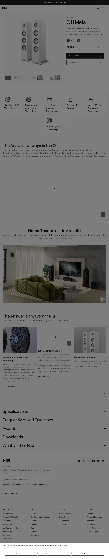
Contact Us (63, 524)
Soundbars (7, 521)
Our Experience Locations (40, 517)
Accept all (87, 554)
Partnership (35, 524)
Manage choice (21, 554)
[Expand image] (103, 214)
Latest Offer (7, 539)
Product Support (93, 524)
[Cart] (102, 8)
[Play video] (54, 188)
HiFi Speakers (8, 513)
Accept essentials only (54, 554)
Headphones (7, 532)
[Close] (103, 2)
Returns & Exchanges (95, 517)
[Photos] (8, 78)
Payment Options (93, 532)
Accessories (7, 535)
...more (101, 34)
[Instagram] (88, 460)
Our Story (34, 513)
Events (33, 521)
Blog (32, 528)
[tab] (34, 77)
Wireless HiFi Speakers (11, 517)
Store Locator (64, 521)
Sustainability (36, 535)
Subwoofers (7, 524)
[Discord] (103, 460)
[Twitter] (84, 460)
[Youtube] (98, 460)
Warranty (90, 521)
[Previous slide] (100, 395)
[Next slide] (104, 395)
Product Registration (94, 528)
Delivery (90, 513)
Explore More (9, 386)
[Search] (98, 8)
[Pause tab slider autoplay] (102, 299)
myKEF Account (65, 513)
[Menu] (106, 8)
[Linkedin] (93, 460)
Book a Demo (64, 517)
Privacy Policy (62, 545)
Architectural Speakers (11, 528)
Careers (34, 532)
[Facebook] (79, 460)
